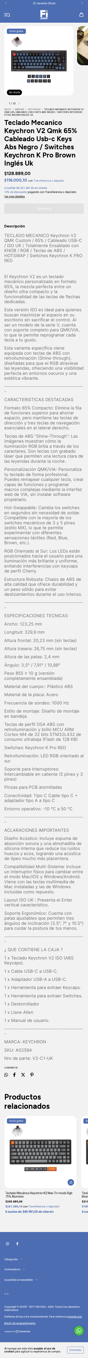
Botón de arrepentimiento (20, 1323)
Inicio (7, 109)
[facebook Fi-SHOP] (17, 1244)
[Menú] (7, 15)
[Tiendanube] (17, 1332)
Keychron (34, 109)
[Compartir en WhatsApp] (6, 1075)
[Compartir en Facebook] (14, 1075)
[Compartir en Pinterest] (32, 1075)
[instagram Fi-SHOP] (7, 1244)
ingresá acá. (74, 1316)
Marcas (19, 109)
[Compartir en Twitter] (23, 1075)
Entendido (75, 1350)
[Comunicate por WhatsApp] (79, 1331)
